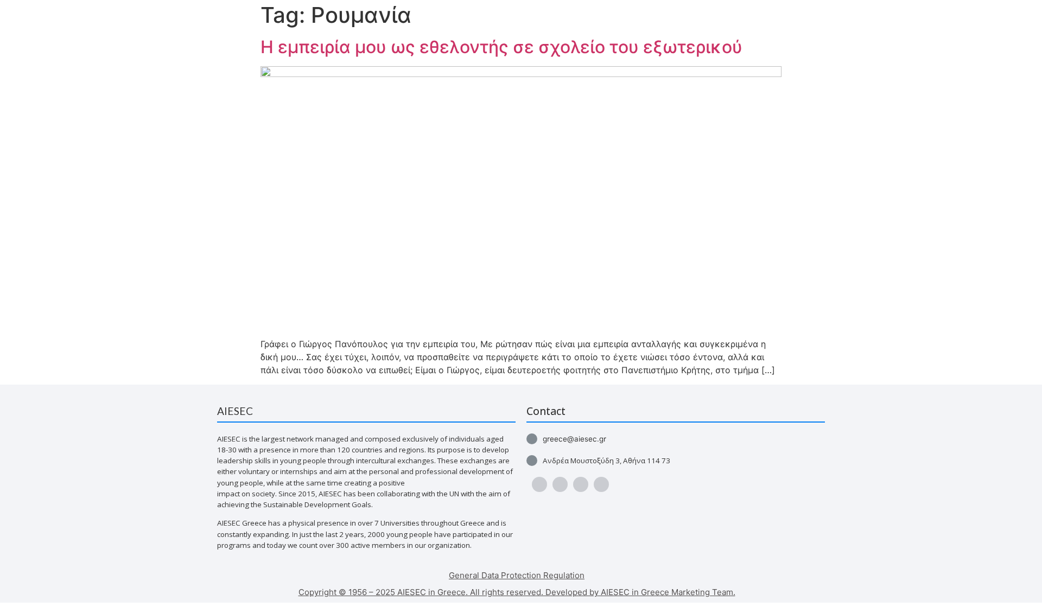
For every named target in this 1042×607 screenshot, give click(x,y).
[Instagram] (580, 484)
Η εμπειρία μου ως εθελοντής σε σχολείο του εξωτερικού (501, 46)
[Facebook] (539, 484)
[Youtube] (560, 484)
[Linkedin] (601, 484)
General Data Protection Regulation (516, 575)
